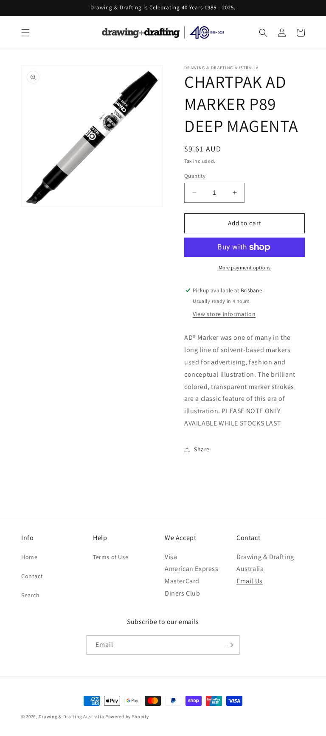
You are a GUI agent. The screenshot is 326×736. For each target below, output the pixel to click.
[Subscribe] (229, 645)
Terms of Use (110, 557)
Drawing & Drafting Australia (71, 716)
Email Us (249, 580)
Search (30, 595)
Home (29, 557)
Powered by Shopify (127, 716)
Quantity (194, 175)
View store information (224, 314)
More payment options (245, 267)
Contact (32, 576)
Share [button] (202, 449)
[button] (25, 32)
